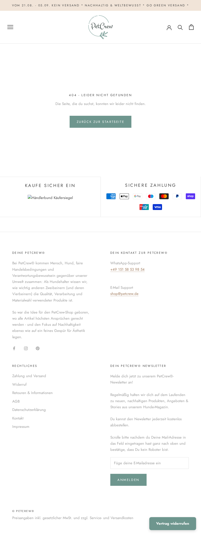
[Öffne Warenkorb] (191, 27)
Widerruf (19, 384)
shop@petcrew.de (124, 293)
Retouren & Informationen (32, 392)
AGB (16, 401)
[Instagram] (26, 348)
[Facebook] (14, 348)
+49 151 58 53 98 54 (127, 269)
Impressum (20, 426)
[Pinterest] (37, 348)
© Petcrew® (23, 511)
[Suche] (180, 27)
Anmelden (128, 479)
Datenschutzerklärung (29, 409)
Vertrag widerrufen (172, 523)
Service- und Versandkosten (111, 518)
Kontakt (18, 418)
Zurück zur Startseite (101, 121)
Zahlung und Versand (29, 376)
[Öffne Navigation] (10, 27)
